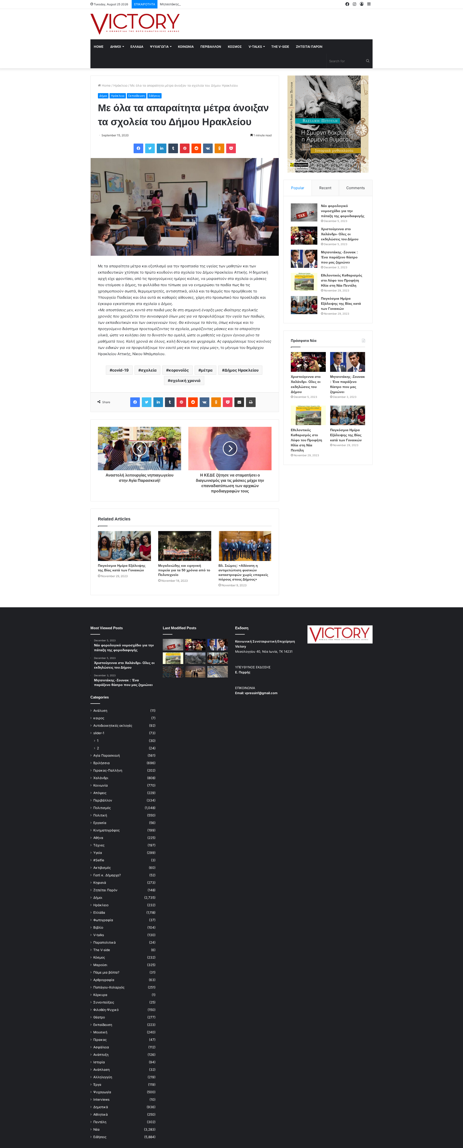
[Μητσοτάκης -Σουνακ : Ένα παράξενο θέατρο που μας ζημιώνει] (304, 259)
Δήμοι (103, 95)
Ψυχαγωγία (102, 1092)
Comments (355, 188)
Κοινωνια (186, 46)
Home (98, 46)
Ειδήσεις (154, 95)
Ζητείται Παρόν (105, 890)
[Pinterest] (185, 148)
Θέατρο (99, 1017)
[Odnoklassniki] (219, 148)
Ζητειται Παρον (309, 46)
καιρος (98, 718)
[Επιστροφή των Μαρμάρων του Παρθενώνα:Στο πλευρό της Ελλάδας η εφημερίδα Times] (195, 672)
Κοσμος (235, 46)
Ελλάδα (99, 912)
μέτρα (206, 370)
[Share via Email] (239, 402)
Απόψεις (99, 793)
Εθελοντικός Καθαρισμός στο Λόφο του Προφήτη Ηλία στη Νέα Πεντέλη (341, 280)
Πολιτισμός (102, 808)
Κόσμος (99, 957)
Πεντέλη (99, 1122)
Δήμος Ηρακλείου (242, 370)
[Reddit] (196, 148)
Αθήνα (98, 838)
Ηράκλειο (120, 85)
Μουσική (100, 1032)
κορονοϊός (179, 370)
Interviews (101, 1099)
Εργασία (99, 823)
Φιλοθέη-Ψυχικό (106, 1010)
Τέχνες (98, 845)
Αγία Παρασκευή (106, 755)
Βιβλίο (98, 927)
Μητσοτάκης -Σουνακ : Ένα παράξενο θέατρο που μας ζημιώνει (208, 4)
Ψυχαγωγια (159, 46)
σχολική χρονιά (185, 380)
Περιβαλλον (210, 46)
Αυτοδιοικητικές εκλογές (112, 725)
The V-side (280, 46)
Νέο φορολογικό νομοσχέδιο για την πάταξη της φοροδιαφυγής (342, 211)
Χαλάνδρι (100, 778)
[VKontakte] (208, 148)
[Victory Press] (135, 24)
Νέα (96, 1129)
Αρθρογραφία (103, 980)
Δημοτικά (100, 1107)
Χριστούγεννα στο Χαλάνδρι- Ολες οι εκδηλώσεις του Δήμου (339, 234)
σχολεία (149, 370)
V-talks (255, 46)
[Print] (251, 402)
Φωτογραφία (103, 920)
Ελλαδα (136, 46)
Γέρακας (100, 1040)
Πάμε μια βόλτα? (106, 972)
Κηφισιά (99, 883)
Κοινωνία (100, 785)
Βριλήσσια (101, 763)
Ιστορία (99, 1062)
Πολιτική (100, 815)
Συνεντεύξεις (103, 1002)
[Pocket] (231, 148)
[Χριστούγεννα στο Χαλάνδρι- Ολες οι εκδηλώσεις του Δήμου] (304, 236)
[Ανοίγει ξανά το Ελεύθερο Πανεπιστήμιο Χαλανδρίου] (173, 672)
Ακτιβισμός (102, 868)
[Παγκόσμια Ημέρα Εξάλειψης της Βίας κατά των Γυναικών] (124, 546)
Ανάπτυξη (101, 1055)
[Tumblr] (173, 148)
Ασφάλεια (101, 1047)
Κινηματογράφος (106, 830)
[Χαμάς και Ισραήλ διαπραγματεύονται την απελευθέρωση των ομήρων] (195, 658)
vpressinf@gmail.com (261, 693)
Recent (325, 188)
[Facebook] (138, 148)
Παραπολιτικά (104, 942)
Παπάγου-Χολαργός (108, 987)
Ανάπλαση (101, 1070)
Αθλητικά (100, 1114)
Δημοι (115, 46)
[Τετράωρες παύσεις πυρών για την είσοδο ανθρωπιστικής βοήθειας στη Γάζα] (217, 672)
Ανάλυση (100, 710)
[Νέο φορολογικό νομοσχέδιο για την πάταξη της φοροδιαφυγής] (304, 212)
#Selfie (98, 860)
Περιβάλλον (102, 800)
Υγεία (97, 853)
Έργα (97, 1084)
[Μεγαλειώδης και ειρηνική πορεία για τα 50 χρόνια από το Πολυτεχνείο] (184, 546)
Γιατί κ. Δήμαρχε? (107, 875)
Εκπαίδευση (136, 95)
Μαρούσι (100, 965)
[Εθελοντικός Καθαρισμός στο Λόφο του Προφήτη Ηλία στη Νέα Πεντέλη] (304, 282)
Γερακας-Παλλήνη (107, 770)
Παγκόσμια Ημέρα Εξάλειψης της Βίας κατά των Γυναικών (341, 304)
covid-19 (120, 370)
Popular (297, 188)
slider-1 (98, 733)
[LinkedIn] (161, 148)
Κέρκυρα (100, 995)
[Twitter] (150, 148)
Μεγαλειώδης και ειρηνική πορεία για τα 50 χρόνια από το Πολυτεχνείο (184, 570)
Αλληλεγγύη (102, 1077)
